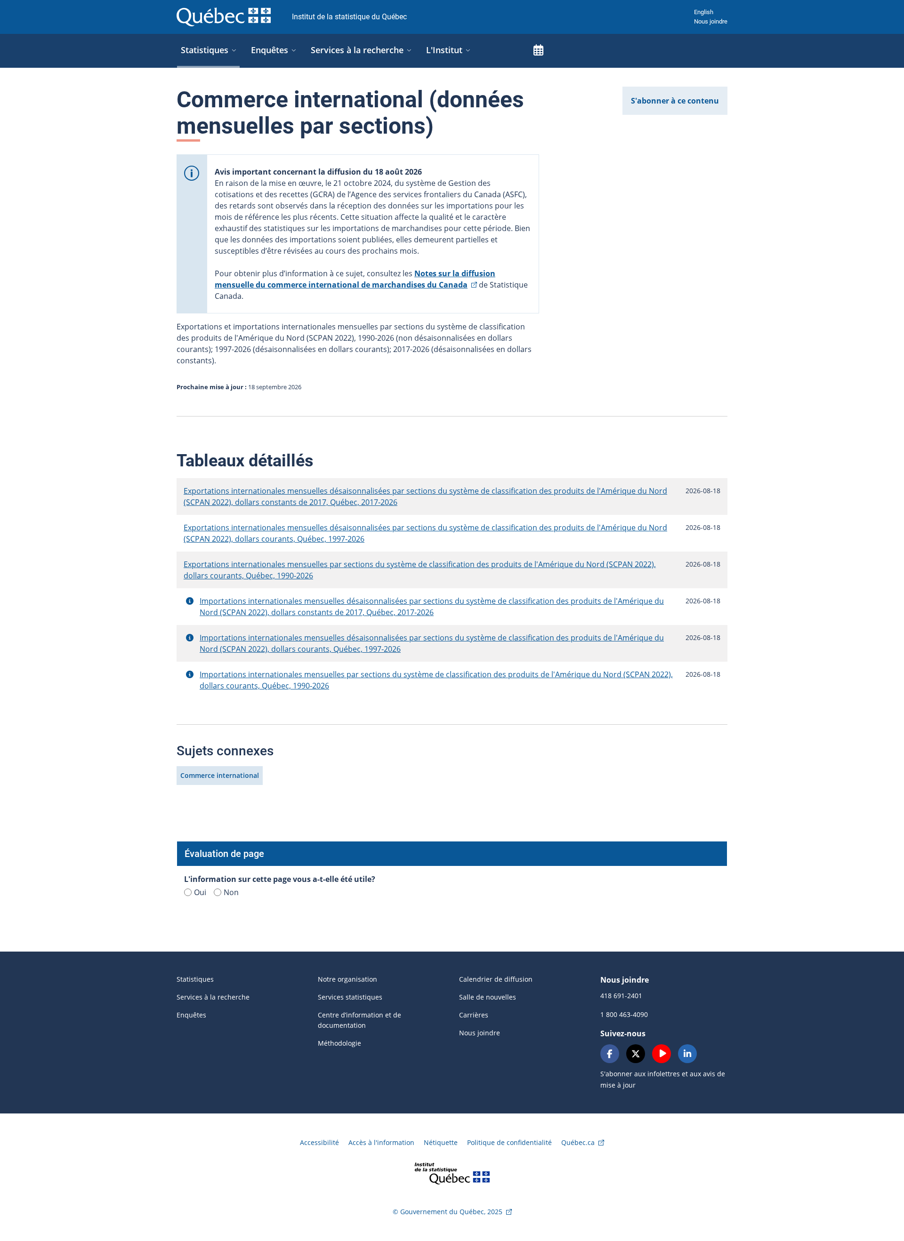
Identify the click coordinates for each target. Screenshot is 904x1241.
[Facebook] (609, 1053)
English (703, 12)
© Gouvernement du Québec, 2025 (447, 1211)
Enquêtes (191, 1014)
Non (231, 892)
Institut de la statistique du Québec (349, 16)
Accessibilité (319, 1142)
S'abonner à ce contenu (675, 101)
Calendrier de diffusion (496, 979)
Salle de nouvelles (487, 997)
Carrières (473, 1014)
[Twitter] (635, 1053)
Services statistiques (350, 997)
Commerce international (219, 775)
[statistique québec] (452, 1172)
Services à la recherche (213, 997)
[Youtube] (661, 1053)
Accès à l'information (381, 1142)
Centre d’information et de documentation (359, 1020)
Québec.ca (578, 1142)
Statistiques (195, 979)
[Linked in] (687, 1053)
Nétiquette (441, 1142)
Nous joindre (710, 21)
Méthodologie (339, 1043)
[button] (190, 601)
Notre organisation (347, 979)
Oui (200, 892)
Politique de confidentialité (509, 1142)
